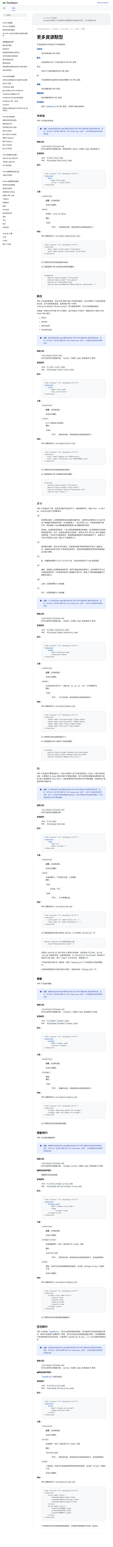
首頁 (4, 8)
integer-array (54, 1204)
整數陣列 (40, 93)
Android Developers (43, 29)
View (54, 779)
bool (50, 178)
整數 (38, 84)
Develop (55, 29)
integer (51, 1041)
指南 (13, 8)
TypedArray (51, 106)
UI (71, 29)
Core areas (64, 29)
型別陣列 (40, 102)
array (50, 1406)
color (50, 387)
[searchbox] (15, 15)
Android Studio (103, 3)
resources (49, 176)
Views (77, 29)
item (50, 841)
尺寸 (38, 67)
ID (38, 75)
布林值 (39, 49)
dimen (50, 650)
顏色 (38, 58)
